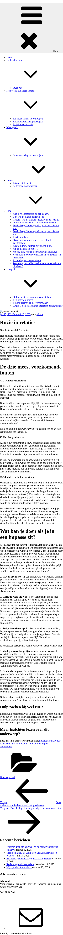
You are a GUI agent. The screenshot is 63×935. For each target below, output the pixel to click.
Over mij (17, 87)
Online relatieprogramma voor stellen (32, 297)
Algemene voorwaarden (25, 186)
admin (40, 314)
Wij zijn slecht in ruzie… (25, 248)
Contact (10, 180)
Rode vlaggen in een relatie (27, 260)
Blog (8, 211)
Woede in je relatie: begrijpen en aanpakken (35, 251)
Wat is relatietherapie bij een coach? (31, 213)
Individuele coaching (23, 124)
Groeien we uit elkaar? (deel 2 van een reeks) (36, 219)
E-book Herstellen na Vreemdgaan (30, 302)
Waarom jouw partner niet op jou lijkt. (32, 245)
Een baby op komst (23, 300)
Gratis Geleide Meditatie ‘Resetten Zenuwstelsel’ (38, 305)
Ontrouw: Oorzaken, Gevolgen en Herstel (34, 222)
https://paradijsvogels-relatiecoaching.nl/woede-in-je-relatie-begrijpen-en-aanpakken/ (30, 743)
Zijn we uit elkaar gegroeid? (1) (29, 216)
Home (9, 57)
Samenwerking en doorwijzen (28, 155)
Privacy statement (22, 183)
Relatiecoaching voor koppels (28, 118)
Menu (55, 51)
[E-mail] (30, 928)
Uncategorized (7, 777)
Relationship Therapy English (28, 121)
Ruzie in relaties (21, 237)
